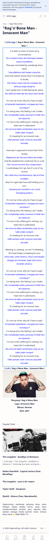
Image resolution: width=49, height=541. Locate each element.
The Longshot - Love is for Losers (18, 481)
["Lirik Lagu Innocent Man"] (24, 383)
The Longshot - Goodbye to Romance (21, 456)
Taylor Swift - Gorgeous (14, 489)
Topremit (29, 7)
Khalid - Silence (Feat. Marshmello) (20, 496)
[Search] (45, 16)
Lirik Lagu (11, 16)
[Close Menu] (45, 6)
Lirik (7, 368)
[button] (41, 16)
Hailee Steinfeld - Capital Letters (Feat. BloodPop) (22, 473)
